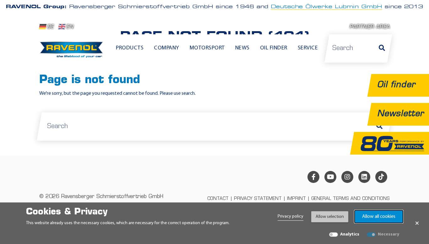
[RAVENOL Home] (73, 52)
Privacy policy (290, 216)
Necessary (388, 234)
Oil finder (273, 48)
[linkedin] (364, 177)
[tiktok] (381, 177)
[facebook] (313, 177)
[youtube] (330, 177)
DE (50, 27)
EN (69, 27)
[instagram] (347, 177)
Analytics (349, 234)
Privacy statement (258, 198)
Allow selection (330, 216)
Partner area (370, 27)
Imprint (296, 198)
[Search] (382, 48)
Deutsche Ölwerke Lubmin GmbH (326, 6)
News (242, 48)
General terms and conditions (350, 198)
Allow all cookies (378, 216)
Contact (218, 198)
